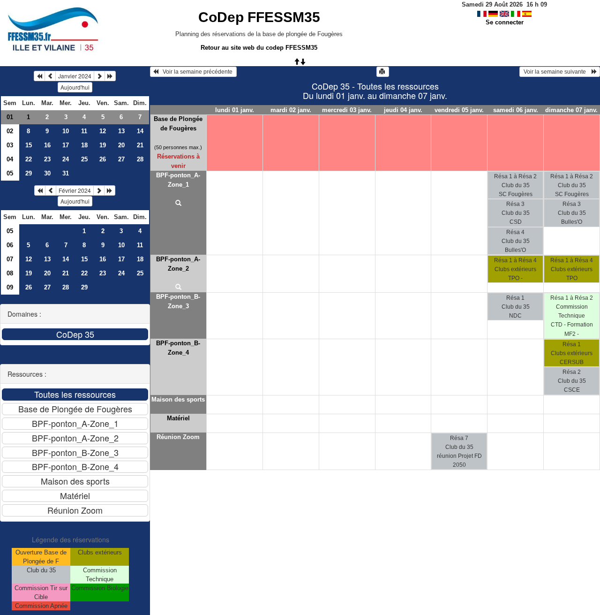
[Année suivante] (110, 76)
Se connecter (505, 22)
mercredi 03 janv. (347, 110)
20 (121, 145)
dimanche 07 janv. (571, 110)
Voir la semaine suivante (557, 71)
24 (65, 159)
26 (102, 159)
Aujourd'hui (75, 87)
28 (140, 159)
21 (140, 145)
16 (47, 145)
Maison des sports (178, 399)
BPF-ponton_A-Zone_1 (178, 180)
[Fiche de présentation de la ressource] (178, 203)
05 (10, 173)
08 (10, 273)
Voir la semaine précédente (196, 71)
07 (10, 259)
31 (65, 173)
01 (10, 117)
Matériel (178, 418)
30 (47, 173)
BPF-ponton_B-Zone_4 (178, 348)
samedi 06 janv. (515, 110)
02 (10, 131)
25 (84, 159)
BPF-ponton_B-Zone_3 (178, 301)
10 (65, 131)
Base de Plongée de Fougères (178, 123)
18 (84, 145)
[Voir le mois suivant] (99, 76)
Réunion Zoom (178, 436)
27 (121, 159)
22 (28, 159)
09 (10, 287)
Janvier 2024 (74, 76)
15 (28, 145)
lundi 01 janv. (234, 110)
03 (10, 145)
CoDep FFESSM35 (259, 17)
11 (84, 131)
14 (140, 131)
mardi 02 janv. (290, 110)
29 (28, 173)
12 (102, 131)
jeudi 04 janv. (403, 110)
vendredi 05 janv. (459, 110)
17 (65, 145)
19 (102, 145)
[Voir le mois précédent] (50, 76)
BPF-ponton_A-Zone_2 (178, 264)
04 (10, 159)
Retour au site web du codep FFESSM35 (259, 47)
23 (47, 159)
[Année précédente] (39, 76)
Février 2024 (75, 190)
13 (121, 131)
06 (10, 245)
